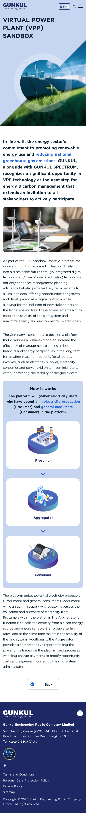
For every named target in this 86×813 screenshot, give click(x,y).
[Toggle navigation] (80, 6)
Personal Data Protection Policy (26, 780)
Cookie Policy (13, 786)
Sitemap (9, 792)
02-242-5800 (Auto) (24, 741)
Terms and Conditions (18, 774)
